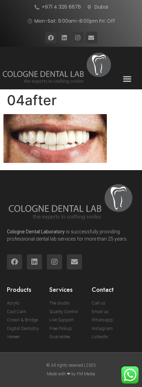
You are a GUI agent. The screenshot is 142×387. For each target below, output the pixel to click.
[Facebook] (51, 37)
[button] (127, 78)
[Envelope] (91, 37)
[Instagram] (78, 37)
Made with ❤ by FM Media (71, 374)
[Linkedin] (64, 37)
